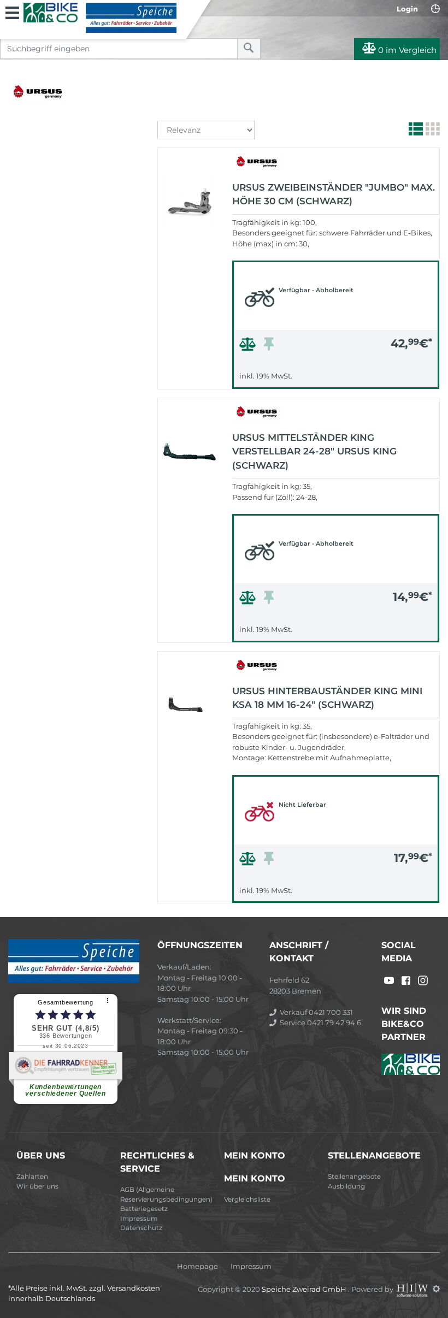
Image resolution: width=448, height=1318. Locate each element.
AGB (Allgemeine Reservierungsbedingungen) (166, 1194)
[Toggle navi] (12, 11)
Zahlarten (32, 1176)
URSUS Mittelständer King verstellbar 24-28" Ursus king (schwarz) (314, 451)
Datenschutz (141, 1228)
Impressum (138, 1218)
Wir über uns (37, 1186)
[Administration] (436, 1288)
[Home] (99, 18)
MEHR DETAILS (336, 378)
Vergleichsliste (247, 1199)
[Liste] (414, 131)
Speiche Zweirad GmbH (305, 1288)
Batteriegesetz (144, 1209)
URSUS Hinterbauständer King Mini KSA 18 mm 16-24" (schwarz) (327, 698)
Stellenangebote (354, 1176)
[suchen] (249, 48)
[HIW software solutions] (413, 1288)
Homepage (197, 1266)
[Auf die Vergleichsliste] (249, 346)
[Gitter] (431, 131)
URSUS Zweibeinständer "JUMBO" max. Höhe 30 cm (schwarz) (333, 194)
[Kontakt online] (435, 9)
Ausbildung (346, 1186)
